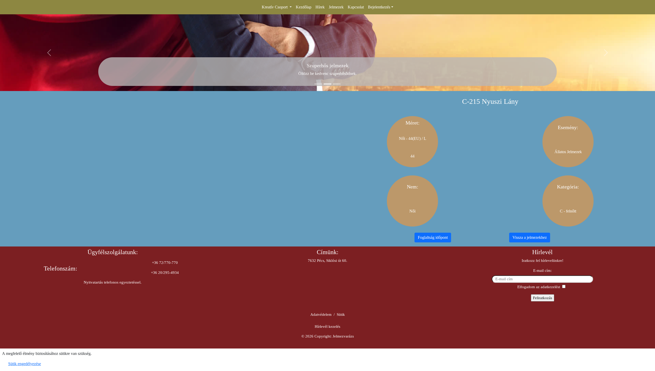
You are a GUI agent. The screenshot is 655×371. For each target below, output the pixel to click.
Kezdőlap (303, 7)
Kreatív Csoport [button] (275, 7)
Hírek (320, 7)
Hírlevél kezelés (327, 326)
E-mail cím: (542, 270)
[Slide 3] (337, 84)
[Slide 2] (327, 84)
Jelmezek (336, 7)
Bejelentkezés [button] (379, 7)
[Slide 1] (318, 84)
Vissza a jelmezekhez (529, 237)
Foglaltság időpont (433, 237)
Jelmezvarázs (343, 336)
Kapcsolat (356, 7)
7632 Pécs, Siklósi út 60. (327, 260)
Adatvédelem (321, 314)
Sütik (341, 314)
